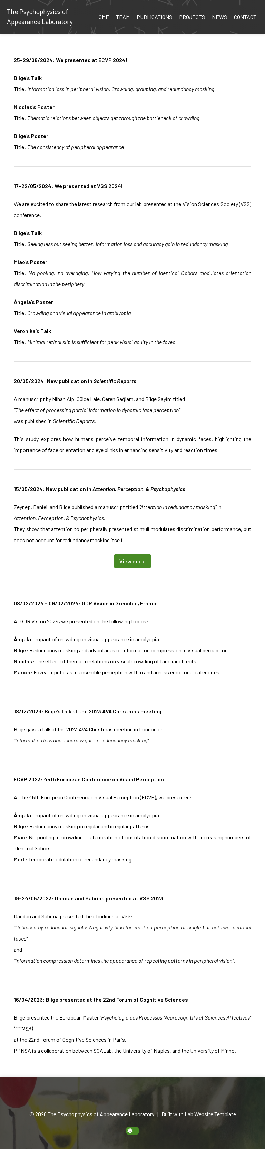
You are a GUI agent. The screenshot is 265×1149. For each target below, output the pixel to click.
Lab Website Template (210, 1114)
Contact (245, 16)
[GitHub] (136, 1097)
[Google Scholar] (128, 1097)
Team (123, 16)
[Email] (113, 1097)
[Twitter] (144, 1097)
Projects (192, 16)
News (219, 16)
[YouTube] (152, 1097)
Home (102, 16)
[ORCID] (120, 1097)
